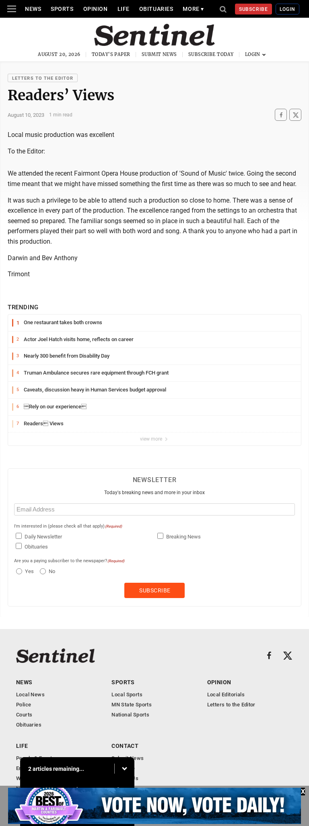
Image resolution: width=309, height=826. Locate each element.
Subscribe (253, 9)
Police (23, 705)
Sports (62, 9)
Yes (28, 571)
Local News (30, 694)
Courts (24, 715)
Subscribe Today (211, 54)
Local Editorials (226, 694)
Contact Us (124, 778)
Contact (124, 746)
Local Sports (126, 694)
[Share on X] (295, 115)
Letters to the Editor (42, 78)
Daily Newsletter (43, 537)
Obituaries (156, 9)
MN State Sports (131, 705)
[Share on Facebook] (280, 115)
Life (123, 9)
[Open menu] (11, 9)
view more (151, 439)
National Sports (130, 715)
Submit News (159, 54)
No (52, 571)
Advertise (123, 768)
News (33, 9)
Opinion (95, 9)
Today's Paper (111, 54)
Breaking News (183, 537)
